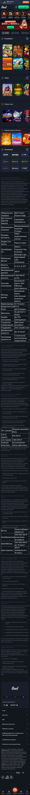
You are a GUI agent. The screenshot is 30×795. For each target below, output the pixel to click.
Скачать (26, 2)
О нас (4, 710)
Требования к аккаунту (9, 739)
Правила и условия (7, 728)
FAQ (3, 719)
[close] (1, 2)
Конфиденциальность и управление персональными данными (12, 734)
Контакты (5, 715)
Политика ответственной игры (11, 744)
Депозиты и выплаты (8, 724)
